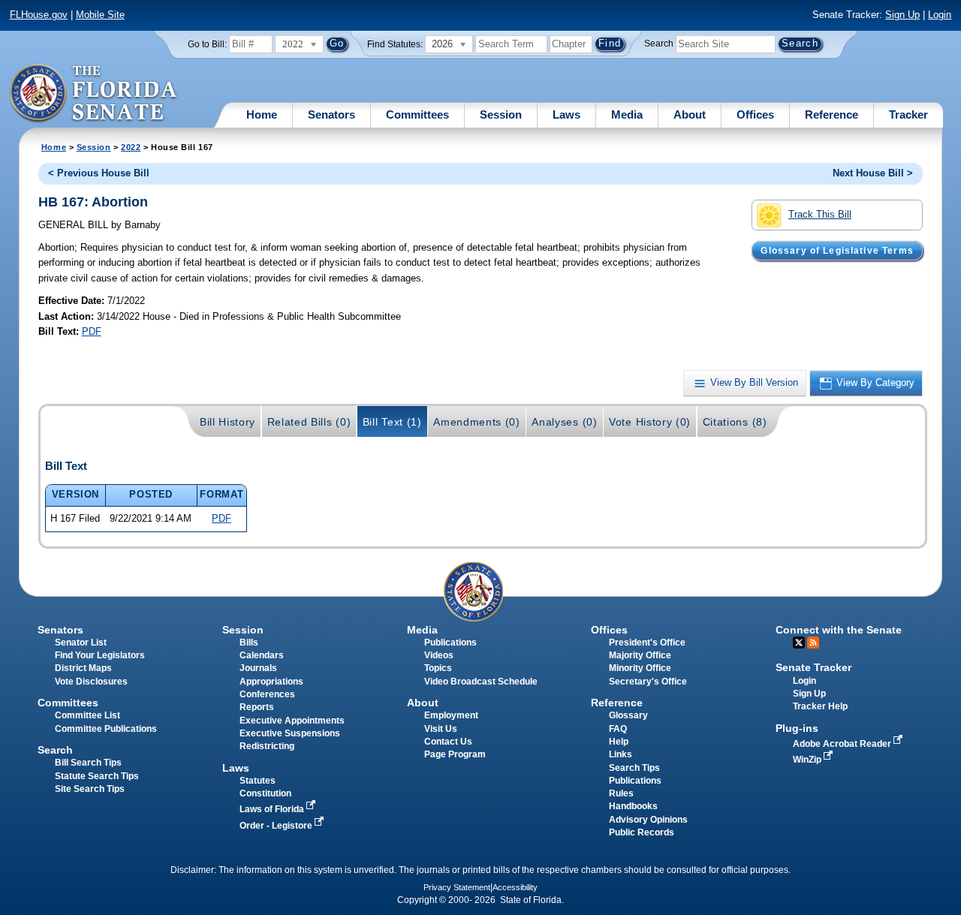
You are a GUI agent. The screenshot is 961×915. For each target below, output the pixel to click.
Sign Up (902, 14)
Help (618, 741)
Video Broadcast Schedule (481, 681)
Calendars (261, 655)
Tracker (908, 114)
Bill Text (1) (392, 422)
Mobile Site (100, 14)
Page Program (455, 754)
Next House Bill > (873, 173)
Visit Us (440, 728)
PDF (91, 331)
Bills (248, 642)
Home (261, 114)
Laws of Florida (272, 809)
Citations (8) (735, 422)
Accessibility (515, 887)
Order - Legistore (277, 825)
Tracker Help (820, 706)
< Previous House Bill (98, 173)
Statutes (257, 780)
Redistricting (266, 746)
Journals (258, 668)
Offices (755, 114)
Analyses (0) (564, 422)
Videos (438, 655)
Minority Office (640, 668)
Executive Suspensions (289, 733)
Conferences (267, 694)
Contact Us (448, 741)
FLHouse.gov (39, 14)
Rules (621, 793)
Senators (331, 114)
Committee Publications (106, 728)
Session (501, 114)
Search (658, 43)
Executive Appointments (292, 720)
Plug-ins (797, 728)
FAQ (618, 728)
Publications (450, 642)
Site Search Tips (90, 788)
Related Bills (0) (309, 422)
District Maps (83, 668)
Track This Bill (819, 214)
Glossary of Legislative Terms (837, 250)
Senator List (81, 642)
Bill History (227, 422)
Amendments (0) (476, 422)
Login (939, 14)
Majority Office (640, 655)
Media (627, 114)
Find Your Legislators (100, 655)
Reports (256, 707)
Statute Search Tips (97, 776)
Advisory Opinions (648, 819)
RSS (813, 643)
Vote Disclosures (91, 681)
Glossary (628, 715)
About (689, 114)
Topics (438, 668)
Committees (417, 114)
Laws (566, 114)
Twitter (799, 643)
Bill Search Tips (88, 762)
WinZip (808, 759)
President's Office (647, 642)
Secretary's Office (648, 681)
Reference (831, 114)
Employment (451, 715)
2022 (130, 147)
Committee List (87, 715)
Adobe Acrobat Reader (843, 743)
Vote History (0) (650, 422)
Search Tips (634, 767)
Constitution (265, 793)
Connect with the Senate (839, 630)
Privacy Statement (456, 887)
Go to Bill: (207, 44)
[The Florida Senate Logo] (94, 94)
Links (620, 754)
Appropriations (271, 681)
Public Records (641, 832)
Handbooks (633, 806)
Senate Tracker (813, 667)
